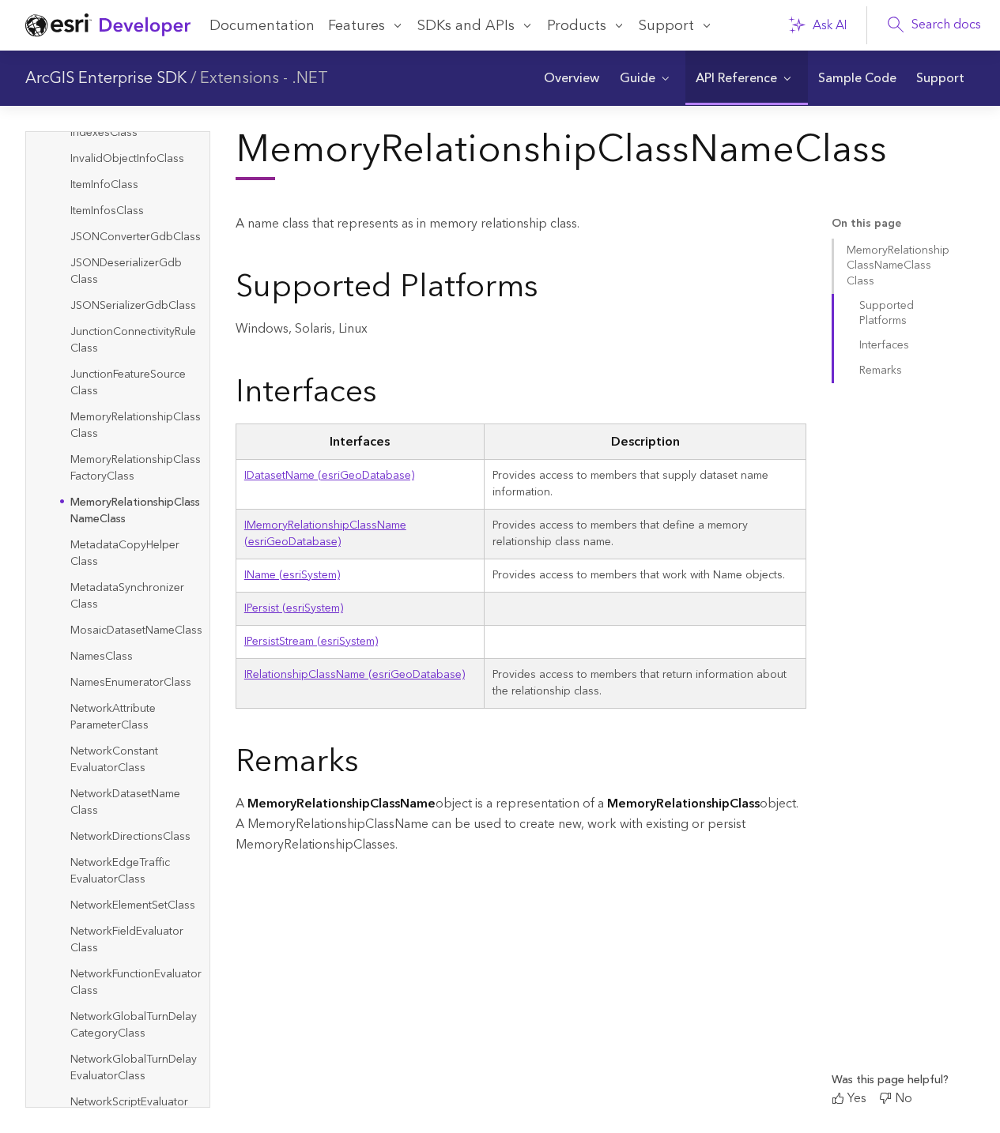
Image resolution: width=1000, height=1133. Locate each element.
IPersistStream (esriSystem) (311, 641)
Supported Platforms (886, 313)
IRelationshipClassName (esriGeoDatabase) (354, 674)
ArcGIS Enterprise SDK (106, 78)
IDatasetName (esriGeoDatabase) (329, 475)
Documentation (262, 25)
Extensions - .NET (264, 78)
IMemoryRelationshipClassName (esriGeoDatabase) (325, 533)
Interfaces (884, 345)
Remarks (880, 370)
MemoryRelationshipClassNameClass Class (898, 266)
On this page (866, 224)
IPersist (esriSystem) (293, 608)
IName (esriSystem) (292, 575)
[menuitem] (571, 78)
